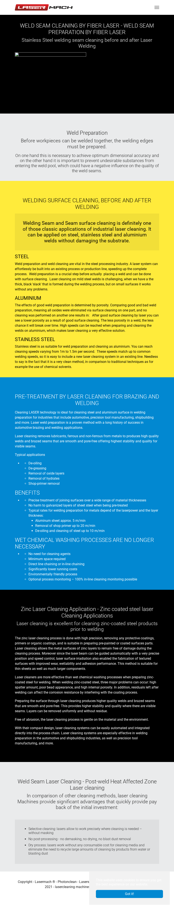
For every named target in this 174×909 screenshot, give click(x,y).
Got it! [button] (129, 894)
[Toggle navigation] (156, 7)
